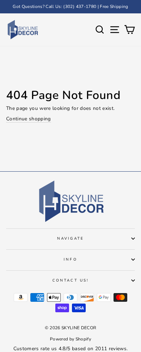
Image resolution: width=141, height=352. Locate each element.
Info (70, 259)
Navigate (70, 238)
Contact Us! (70, 280)
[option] (70, 7)
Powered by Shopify (70, 339)
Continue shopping (28, 118)
